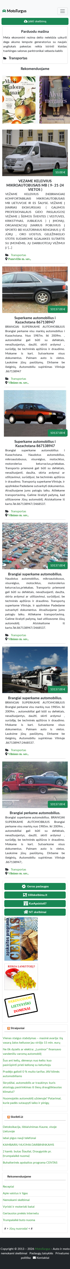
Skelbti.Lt (17, 1116)
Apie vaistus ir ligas (15, 1193)
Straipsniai (17, 1028)
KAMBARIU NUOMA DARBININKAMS (28, 1144)
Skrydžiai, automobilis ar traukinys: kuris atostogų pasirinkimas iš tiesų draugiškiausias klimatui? (32, 1087)
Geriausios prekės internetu (21, 1213)
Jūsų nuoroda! (18, 1228)
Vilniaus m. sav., (18, 382)
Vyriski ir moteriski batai (19, 1206)
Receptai (8, 1186)
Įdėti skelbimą (37, 21)
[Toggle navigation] (62, 11)
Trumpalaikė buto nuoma (19, 1220)
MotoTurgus (16, 11)
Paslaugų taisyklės (41, 1253)
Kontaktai (42, 1257)
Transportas (18, 255)
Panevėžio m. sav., (19, 258)
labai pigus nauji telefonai (19, 1138)
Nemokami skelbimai (16, 1200)
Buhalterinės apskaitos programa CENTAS (30, 1162)
